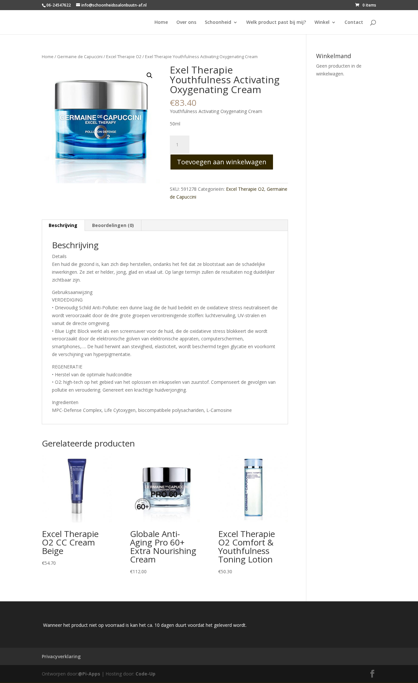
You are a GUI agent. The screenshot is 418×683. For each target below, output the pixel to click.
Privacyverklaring (61, 656)
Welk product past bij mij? (276, 22)
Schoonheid (218, 22)
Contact (354, 22)
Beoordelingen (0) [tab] (113, 225)
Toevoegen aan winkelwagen (221, 161)
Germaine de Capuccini (80, 56)
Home (161, 22)
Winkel (322, 22)
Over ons (186, 22)
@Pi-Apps (89, 674)
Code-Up (145, 674)
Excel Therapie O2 (123, 56)
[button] (149, 75)
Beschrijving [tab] (63, 225)
